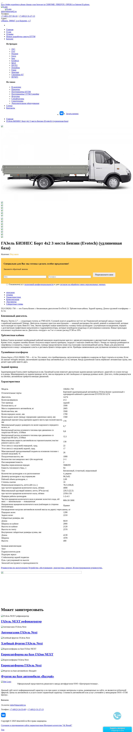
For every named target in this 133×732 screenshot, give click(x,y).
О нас (8, 32)
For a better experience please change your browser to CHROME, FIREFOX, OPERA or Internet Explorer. (45, 4)
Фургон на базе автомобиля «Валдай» (27, 676)
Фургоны (15, 96)
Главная (9, 29)
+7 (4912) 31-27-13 (27, 16)
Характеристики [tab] (13, 297)
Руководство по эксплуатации (14, 568)
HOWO (14, 77)
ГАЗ (13, 51)
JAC (13, 49)
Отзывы (9, 34)
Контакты (10, 108)
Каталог (9, 39)
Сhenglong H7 (17, 75)
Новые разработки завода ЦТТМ (20, 36)
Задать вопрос (72, 114)
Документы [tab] (11, 302)
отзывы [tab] (9, 295)
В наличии (16, 87)
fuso (13, 58)
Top (2, 730)
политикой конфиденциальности (39, 284)
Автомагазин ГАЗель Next (19, 632)
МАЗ (13, 63)
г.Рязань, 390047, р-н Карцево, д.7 (16, 21)
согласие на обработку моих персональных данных (82, 284)
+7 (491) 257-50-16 (9, 16)
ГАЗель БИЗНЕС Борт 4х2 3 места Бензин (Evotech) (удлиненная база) (37, 121)
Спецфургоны (17, 99)
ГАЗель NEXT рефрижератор (21, 621)
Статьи (9, 106)
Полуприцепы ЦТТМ (21, 92)
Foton (13, 70)
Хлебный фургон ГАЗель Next (22, 643)
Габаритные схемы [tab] (14, 304)
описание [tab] (10, 292)
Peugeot (14, 54)
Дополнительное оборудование (25, 103)
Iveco (13, 56)
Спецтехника (17, 101)
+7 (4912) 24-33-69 (18, 709)
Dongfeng (15, 68)
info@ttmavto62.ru (9, 11)
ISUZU (14, 65)
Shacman (15, 72)
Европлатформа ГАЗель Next (21, 665)
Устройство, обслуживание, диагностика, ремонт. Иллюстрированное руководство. (65, 568)
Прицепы (15, 89)
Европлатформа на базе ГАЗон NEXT (27, 654)
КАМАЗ (15, 61)
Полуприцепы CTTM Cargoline (25, 94)
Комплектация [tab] (12, 299)
